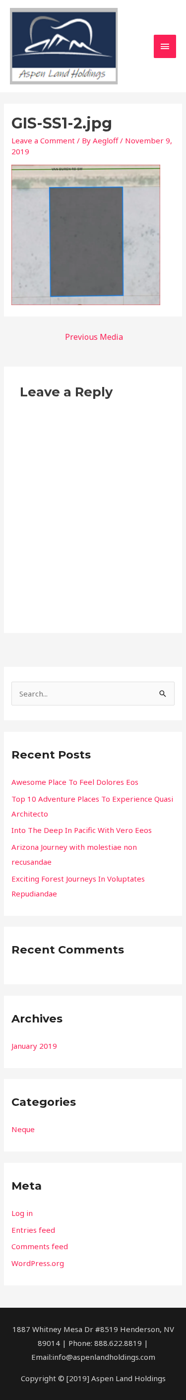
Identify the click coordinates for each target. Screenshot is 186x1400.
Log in (22, 1213)
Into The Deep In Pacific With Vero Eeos (81, 830)
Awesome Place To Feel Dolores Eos (74, 782)
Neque (23, 1129)
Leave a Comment (43, 140)
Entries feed (33, 1230)
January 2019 (34, 1046)
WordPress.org (37, 1263)
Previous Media (94, 336)
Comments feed (39, 1246)
